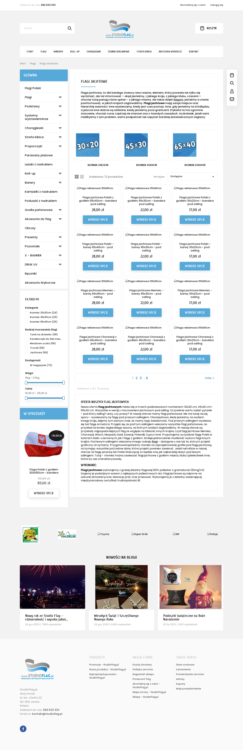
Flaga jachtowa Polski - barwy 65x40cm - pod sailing (98, 247)
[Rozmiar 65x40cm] (195, 145)
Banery (30, 182)
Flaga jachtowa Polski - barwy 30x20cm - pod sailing (195, 247)
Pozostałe (32, 246)
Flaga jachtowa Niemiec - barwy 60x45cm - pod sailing (98, 293)
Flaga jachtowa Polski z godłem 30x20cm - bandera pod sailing (195, 201)
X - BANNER (33, 255)
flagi (155, 441)
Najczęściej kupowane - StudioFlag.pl (103, 676)
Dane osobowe (185, 664)
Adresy (180, 679)
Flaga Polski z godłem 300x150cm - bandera (43, 471)
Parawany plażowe (39, 155)
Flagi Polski (33, 88)
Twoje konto (186, 657)
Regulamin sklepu (143, 674)
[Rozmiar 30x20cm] (98, 145)
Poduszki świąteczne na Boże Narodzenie (184, 617)
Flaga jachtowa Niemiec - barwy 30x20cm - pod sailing (195, 293)
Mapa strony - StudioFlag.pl (149, 692)
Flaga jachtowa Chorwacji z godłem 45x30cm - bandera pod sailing (146, 340)
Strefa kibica (34, 137)
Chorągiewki (34, 128)
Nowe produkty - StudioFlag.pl (107, 669)
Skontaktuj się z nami (192, 5)
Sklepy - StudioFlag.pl (146, 697)
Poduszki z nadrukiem (41, 201)
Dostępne (192, 177)
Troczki (37, 348)
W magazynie (41, 365)
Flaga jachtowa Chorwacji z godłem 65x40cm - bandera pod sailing (98, 340)
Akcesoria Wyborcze (40, 283)
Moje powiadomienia (188, 688)
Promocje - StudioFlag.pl (104, 664)
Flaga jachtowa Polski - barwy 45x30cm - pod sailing (146, 247)
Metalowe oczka (43, 343)
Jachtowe (39, 352)
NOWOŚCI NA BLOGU (121, 557)
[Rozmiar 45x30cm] (146, 145)
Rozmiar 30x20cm (43, 312)
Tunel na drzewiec (44, 334)
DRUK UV (31, 264)
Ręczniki (31, 273)
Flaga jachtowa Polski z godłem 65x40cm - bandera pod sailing (98, 201)
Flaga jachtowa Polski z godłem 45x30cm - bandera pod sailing (146, 201)
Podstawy (32, 106)
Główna (30, 75)
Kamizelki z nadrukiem (41, 192)
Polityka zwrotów (143, 669)
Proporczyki (33, 146)
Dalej (210, 378)
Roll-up (30, 173)
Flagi (28, 97)
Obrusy (30, 228)
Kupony (180, 683)
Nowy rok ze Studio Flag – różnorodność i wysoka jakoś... (46, 617)
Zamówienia (183, 669)
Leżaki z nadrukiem (39, 164)
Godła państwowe (39, 210)
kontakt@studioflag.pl (47, 714)
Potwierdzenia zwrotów (190, 674)
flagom (178, 100)
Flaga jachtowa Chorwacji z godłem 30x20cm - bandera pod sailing (195, 340)
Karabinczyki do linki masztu (46, 339)
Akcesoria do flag (38, 219)
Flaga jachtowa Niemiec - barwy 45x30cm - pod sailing (146, 293)
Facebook (23, 729)
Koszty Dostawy (142, 664)
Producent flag (142, 679)
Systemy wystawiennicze (36, 117)
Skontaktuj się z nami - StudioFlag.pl (146, 685)
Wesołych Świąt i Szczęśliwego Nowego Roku (116, 617)
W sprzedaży (34, 413)
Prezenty (31, 237)
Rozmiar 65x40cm (43, 321)
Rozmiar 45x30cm (43, 317)
